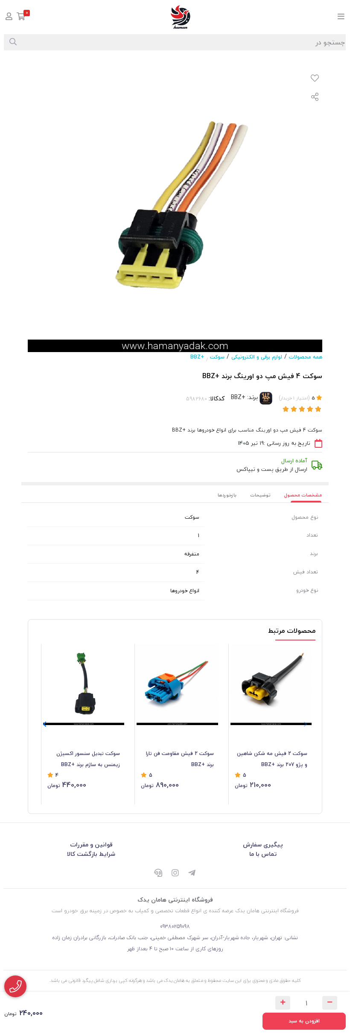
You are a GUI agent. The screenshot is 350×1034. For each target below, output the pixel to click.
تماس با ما (263, 854)
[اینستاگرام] (175, 873)
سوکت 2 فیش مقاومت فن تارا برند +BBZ (179, 759)
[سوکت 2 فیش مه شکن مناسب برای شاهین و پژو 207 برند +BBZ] (271, 684)
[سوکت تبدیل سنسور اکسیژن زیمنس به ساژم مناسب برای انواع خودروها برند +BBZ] (83, 684)
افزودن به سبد (304, 1020)
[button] (44, 724)
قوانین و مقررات (91, 844)
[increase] (282, 1003)
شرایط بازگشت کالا (91, 854)
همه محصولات (305, 356)
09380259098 (175, 926)
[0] (21, 17)
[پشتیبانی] (158, 873)
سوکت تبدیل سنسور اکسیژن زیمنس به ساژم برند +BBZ (88, 759)
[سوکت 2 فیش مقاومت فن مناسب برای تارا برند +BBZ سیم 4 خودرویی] (177, 684)
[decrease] (329, 1003)
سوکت (217, 356)
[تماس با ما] (15, 986)
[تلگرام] (192, 873)
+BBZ (197, 356)
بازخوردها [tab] (227, 495)
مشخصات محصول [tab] (303, 495)
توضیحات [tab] (260, 495)
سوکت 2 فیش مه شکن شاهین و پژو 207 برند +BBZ (272, 759)
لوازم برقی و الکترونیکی (256, 356)
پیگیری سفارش (263, 844)
